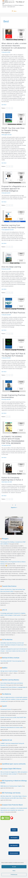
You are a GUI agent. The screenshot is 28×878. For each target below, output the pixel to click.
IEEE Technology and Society (11, 793)
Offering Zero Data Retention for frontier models (12, 727)
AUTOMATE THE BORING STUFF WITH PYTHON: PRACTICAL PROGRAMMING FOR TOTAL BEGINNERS (13, 440)
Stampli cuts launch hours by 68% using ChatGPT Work (13, 717)
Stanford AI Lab (7, 740)
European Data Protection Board (12, 805)
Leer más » (4, 105)
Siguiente (14, 507)
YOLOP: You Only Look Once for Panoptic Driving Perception (13, 130)
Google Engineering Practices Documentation (13, 396)
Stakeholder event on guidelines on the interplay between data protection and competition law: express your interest (14, 810)
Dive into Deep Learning (11, 267)
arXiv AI (4, 610)
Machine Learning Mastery (10, 680)
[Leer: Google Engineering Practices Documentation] (14, 386)
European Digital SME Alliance (11, 768)
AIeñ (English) (14, 837)
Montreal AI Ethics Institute (10, 658)
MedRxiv (4, 668)
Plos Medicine (6, 694)
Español (5, 0)
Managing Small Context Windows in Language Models (13, 687)
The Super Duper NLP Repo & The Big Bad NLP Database (13, 355)
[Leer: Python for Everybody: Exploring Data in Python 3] (14, 468)
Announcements (14, 853)
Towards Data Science (9, 586)
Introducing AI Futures (6, 709)
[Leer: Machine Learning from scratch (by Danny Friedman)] (14, 216)
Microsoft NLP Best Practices (13, 313)
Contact (14, 829)
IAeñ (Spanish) (14, 845)
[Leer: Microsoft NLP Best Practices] (14, 303)
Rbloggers (5, 538)
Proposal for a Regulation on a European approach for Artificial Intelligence (14, 188)
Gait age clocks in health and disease (9, 671)
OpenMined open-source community (14, 764)
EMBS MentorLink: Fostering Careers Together (11, 786)
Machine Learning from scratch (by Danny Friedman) (13, 226)
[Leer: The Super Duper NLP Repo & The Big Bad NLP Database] (14, 344)
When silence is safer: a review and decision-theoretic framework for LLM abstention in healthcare (14, 46)
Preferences (14, 874)
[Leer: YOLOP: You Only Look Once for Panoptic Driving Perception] (14, 119)
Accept (14, 866)
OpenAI (4, 706)
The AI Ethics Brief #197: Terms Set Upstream (11, 661)
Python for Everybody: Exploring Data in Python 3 (12, 479)
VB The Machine (7, 639)
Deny (14, 870)
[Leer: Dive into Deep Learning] (14, 257)
